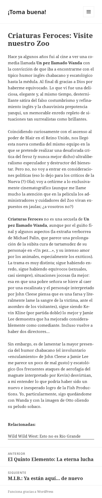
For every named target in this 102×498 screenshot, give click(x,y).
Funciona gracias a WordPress (30, 491)
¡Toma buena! (27, 12)
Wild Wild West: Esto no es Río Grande (44, 436)
